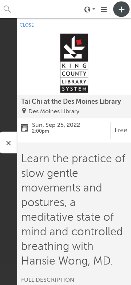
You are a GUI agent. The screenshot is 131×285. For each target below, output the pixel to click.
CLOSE (27, 25)
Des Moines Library (53, 111)
